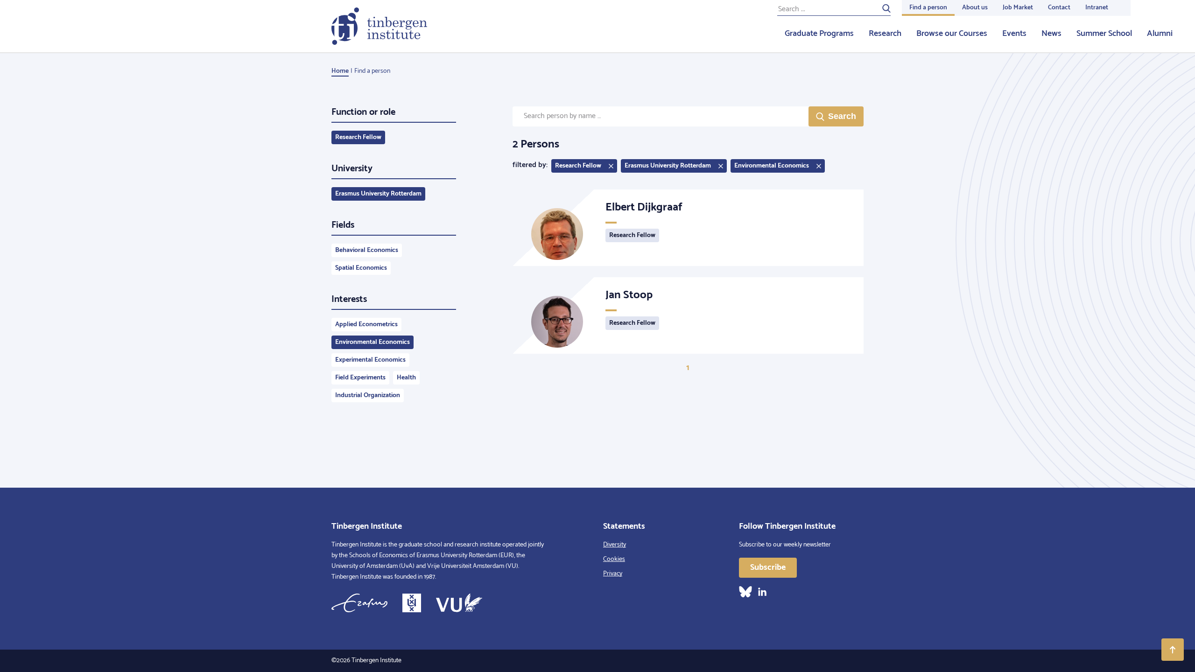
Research (885, 34)
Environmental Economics (372, 342)
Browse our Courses (951, 34)
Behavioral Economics (366, 250)
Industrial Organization (367, 395)
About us (975, 7)
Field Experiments (360, 377)
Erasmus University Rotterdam (378, 194)
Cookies (614, 559)
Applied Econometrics (366, 324)
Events (1014, 34)
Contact (1059, 7)
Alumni (1160, 34)
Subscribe (768, 567)
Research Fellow (358, 137)
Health (406, 377)
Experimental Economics (370, 360)
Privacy (612, 573)
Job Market (1018, 7)
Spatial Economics (361, 268)
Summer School (1104, 34)
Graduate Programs (819, 34)
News (1051, 34)
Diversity (614, 544)
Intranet (1096, 7)
